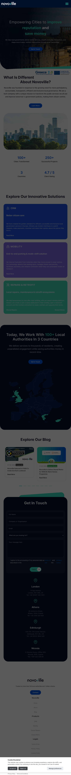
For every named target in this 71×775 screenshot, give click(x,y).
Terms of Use (35, 744)
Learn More (36, 106)
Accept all (13, 768)
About (35, 707)
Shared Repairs (11, 310)
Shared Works (60, 310)
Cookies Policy (35, 753)
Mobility (35, 726)
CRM (35, 721)
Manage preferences (55, 768)
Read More (10, 235)
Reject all (23, 768)
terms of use (48, 561)
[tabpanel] (20, 462)
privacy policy (59, 561)
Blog (35, 712)
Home (35, 703)
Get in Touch (35, 49)
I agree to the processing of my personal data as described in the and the (36, 561)
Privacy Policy (35, 748)
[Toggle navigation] (67, 3)
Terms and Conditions (22, 773)
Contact (35, 692)
